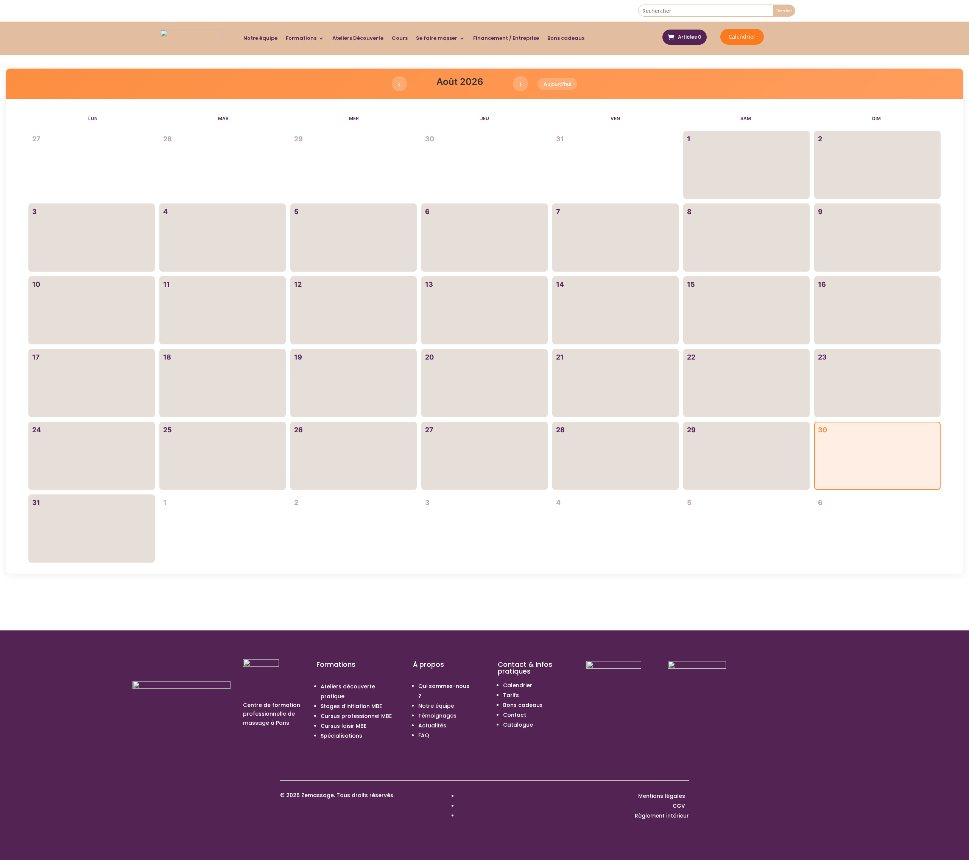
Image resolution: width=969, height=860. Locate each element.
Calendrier (742, 36)
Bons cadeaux (565, 38)
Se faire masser (436, 38)
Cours (400, 38)
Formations (301, 38)
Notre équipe (260, 38)
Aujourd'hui (557, 84)
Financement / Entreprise (506, 38)
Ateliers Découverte (357, 38)
